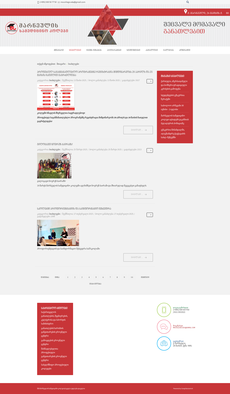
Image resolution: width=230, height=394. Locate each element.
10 (132, 277)
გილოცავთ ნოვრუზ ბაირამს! (55, 144)
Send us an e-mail (164, 327)
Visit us (164, 343)
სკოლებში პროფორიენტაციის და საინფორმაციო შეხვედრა (74, 208)
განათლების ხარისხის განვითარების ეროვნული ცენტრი (54, 332)
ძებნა (187, 2)
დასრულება (95, 284)
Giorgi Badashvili (187, 388)
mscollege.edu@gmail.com (73, 2)
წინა (57, 277)
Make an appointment (164, 310)
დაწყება (45, 277)
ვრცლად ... (137, 130)
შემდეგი (145, 277)
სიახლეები (54, 80)
